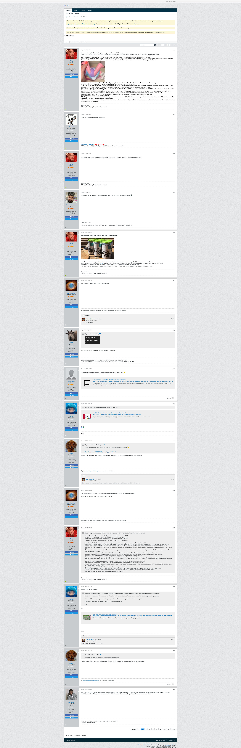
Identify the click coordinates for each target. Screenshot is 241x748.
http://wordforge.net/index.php (91, 471)
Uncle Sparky (71, 293)
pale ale (101, 263)
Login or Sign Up (170, 1)
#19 (174, 192)
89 (168, 729)
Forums (68, 10)
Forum (70, 16)
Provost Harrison (71, 205)
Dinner (71, 453)
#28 (174, 586)
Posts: (69, 72)
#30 (174, 689)
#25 (174, 441)
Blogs (75, 10)
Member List (69, 13)
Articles (82, 10)
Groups (90, 10)
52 (164, 729)
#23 (174, 369)
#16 (174, 50)
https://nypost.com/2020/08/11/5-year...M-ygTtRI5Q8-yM (100, 452)
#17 (174, 114)
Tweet (72, 76)
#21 (174, 280)
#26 (174, 490)
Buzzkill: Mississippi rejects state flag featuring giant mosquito (110, 413)
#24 (174, 403)
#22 (174, 330)
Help (157, 740)
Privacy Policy (173, 744)
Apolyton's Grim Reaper (87, 144)
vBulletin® (167, 745)
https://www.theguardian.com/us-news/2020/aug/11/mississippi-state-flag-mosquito (117, 414)
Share (72, 74)
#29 (174, 650)
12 (160, 729)
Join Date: (69, 69)
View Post (100, 333)
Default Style (70, 740)
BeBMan (71, 416)
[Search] (155, 45)
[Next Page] (169, 45)
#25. (172, 479)
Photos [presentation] (84, 42)
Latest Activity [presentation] (75, 42)
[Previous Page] (167, 45)
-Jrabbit (71, 127)
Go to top (172, 740)
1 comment (87, 315)
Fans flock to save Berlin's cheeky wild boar (105, 614)
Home (67, 735)
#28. (172, 639)
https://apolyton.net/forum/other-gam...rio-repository (81, 24)
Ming (71, 61)
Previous (133, 729)
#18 (174, 153)
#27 (174, 528)
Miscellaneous (77, 16)
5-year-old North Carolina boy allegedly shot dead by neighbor (109, 379)
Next (174, 729)
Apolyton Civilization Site (143, 744)
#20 (174, 232)
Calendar (76, 13)
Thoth (71, 342)
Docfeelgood (71, 381)
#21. (172, 318)
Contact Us (164, 740)
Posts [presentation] (67, 42)
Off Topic (85, 16)
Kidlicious (71, 702)
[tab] (67, 42)
